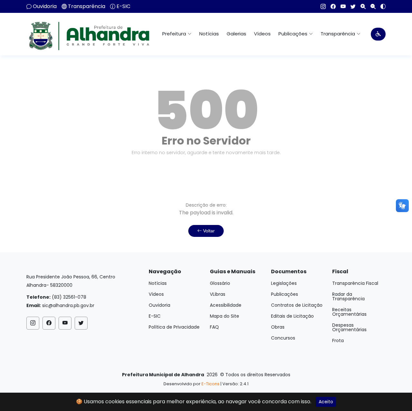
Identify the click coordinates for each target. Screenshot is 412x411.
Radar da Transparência (348, 296)
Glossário (220, 283)
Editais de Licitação (292, 316)
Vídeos (262, 33)
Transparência (86, 6)
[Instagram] (321, 6)
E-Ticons (210, 384)
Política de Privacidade (174, 327)
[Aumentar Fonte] (361, 6)
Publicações (284, 294)
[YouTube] (341, 6)
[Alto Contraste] (381, 6)
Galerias (236, 33)
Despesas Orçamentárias (349, 327)
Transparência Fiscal (355, 283)
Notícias (209, 33)
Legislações (284, 283)
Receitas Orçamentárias (349, 311)
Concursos (283, 338)
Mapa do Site (224, 316)
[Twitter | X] (351, 6)
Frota (338, 340)
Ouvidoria (45, 6)
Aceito (326, 401)
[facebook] (331, 6)
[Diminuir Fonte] (371, 6)
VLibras (217, 294)
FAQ (214, 327)
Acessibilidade (225, 305)
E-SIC (123, 6)
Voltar (208, 230)
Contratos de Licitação (297, 305)
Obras (278, 327)
